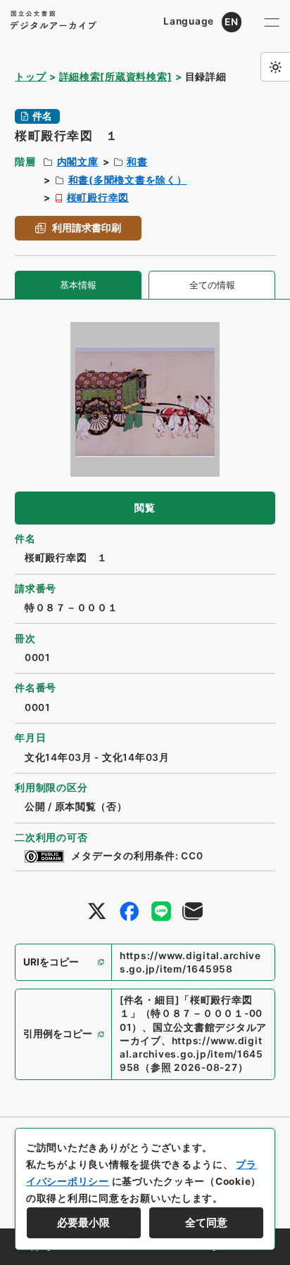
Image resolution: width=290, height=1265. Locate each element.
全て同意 (206, 1222)
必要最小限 (83, 1222)
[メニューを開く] (271, 22)
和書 (137, 161)
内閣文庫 (78, 161)
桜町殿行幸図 (98, 197)
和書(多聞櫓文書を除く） (127, 180)
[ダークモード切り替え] (275, 67)
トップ (30, 76)
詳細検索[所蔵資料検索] (115, 76)
